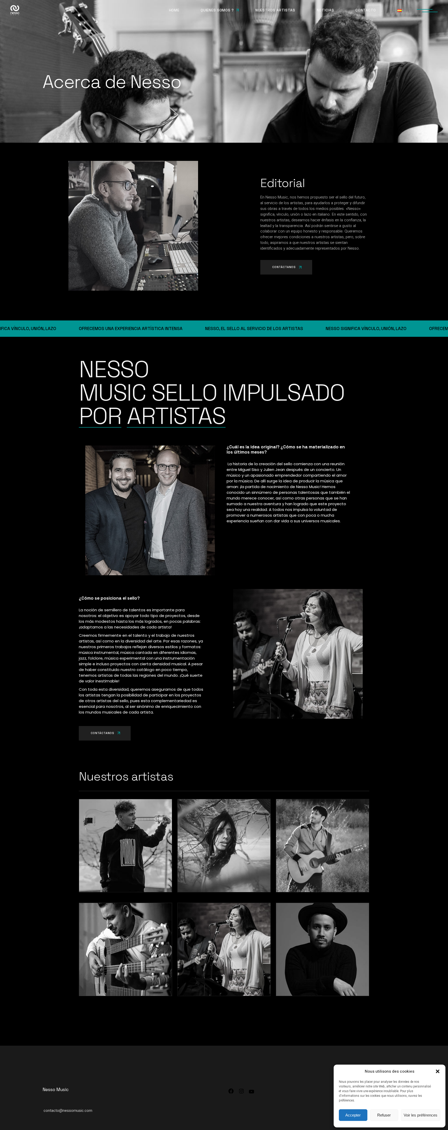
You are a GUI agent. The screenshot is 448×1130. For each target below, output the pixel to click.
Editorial (282, 182)
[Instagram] (241, 1093)
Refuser (384, 1115)
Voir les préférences (420, 1115)
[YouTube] (251, 1093)
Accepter (353, 1115)
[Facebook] (231, 1093)
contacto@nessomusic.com (68, 1110)
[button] (437, 1071)
